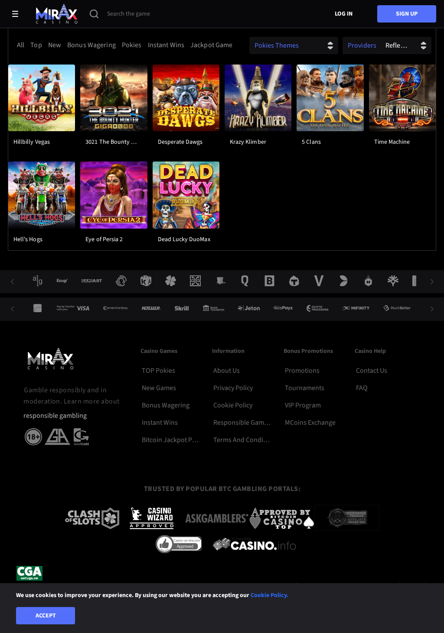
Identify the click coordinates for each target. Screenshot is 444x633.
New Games (159, 388)
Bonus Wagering (165, 405)
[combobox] (122, 45)
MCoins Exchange (310, 422)
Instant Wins (160, 422)
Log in (344, 14)
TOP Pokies (158, 370)
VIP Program (303, 405)
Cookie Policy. (269, 595)
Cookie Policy (232, 405)
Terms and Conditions (242, 440)
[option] (20, 45)
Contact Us (371, 370)
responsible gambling (55, 416)
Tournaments (304, 388)
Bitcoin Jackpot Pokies (170, 440)
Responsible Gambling (242, 422)
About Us (226, 370)
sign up (407, 14)
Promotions (302, 370)
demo (41, 119)
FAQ (362, 388)
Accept (46, 615)
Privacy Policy (233, 388)
